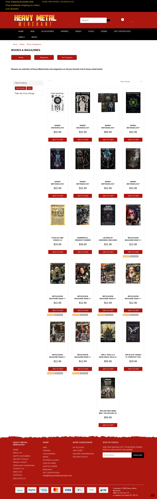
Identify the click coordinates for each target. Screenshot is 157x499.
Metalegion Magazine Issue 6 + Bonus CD (108, 298)
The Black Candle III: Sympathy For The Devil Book (133, 357)
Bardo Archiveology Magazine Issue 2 (82, 128)
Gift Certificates (122, 31)
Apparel (65, 31)
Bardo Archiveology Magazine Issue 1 (57, 128)
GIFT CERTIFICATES (51, 473)
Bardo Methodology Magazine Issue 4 (82, 184)
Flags (91, 31)
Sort (114, 81)
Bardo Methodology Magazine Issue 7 (133, 184)
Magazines (44, 57)
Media (34, 37)
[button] (153, 495)
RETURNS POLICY (80, 457)
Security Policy (21, 459)
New (32, 31)
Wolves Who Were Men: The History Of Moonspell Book (108, 413)
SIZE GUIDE (78, 450)
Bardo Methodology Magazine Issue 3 (57, 184)
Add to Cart (57, 140)
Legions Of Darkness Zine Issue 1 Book (108, 240)
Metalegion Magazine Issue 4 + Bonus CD (57, 298)
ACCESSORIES (49, 454)
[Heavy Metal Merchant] (36, 20)
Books (21, 57)
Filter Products (21, 83)
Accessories (47, 31)
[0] (119, 21)
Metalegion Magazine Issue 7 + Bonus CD (133, 298)
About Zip (17, 472)
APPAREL (47, 450)
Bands (78, 31)
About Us (17, 453)
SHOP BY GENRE (50, 466)
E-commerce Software (121, 495)
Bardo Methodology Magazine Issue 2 (133, 128)
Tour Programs (67, 57)
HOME (21, 31)
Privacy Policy (20, 462)
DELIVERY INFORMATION (83, 454)
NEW (45, 447)
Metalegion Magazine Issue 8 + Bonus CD (57, 357)
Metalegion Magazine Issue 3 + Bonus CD (133, 240)
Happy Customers (21, 456)
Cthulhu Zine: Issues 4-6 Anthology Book (57, 240)
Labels (21, 37)
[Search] (108, 20)
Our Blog (17, 475)
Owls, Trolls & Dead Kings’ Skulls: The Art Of (108, 357)
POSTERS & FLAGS (51, 460)
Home (15, 44)
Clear (29, 88)
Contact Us (18, 469)
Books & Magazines (34, 44)
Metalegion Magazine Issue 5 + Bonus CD (82, 298)
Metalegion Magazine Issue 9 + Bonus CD (82, 357)
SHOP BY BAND (49, 463)
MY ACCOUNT (78, 447)
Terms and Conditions (23, 465)
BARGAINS (47, 470)
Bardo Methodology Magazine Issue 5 (108, 184)
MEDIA (45, 457)
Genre (104, 31)
